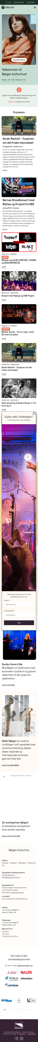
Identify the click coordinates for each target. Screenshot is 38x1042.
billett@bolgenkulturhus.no (11, 877)
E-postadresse (8, 611)
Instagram (13, 863)
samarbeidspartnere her (25, 965)
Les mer (4, 267)
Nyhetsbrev (22, 863)
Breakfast (22, 1034)
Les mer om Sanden (8, 685)
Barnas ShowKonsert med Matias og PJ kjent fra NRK (18, 202)
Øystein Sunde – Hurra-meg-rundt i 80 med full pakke (18, 332)
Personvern (5, 934)
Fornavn (6, 600)
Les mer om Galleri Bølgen (10, 765)
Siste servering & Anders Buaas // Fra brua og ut (19, 404)
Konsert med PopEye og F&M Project (18, 296)
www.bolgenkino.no (17, 892)
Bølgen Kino (12, 102)
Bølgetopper (31, 1034)
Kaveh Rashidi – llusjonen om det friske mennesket (18, 140)
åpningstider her (9, 875)
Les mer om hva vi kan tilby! (11, 836)
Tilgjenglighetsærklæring (10, 936)
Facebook (5, 863)
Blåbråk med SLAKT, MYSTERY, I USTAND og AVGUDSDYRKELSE (19, 260)
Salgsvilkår (5, 931)
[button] (34, 7)
